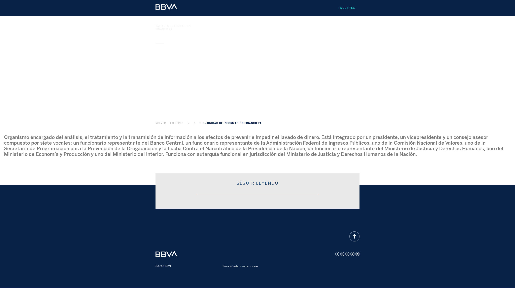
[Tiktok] (352, 254)
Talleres (346, 8)
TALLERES (176, 123)
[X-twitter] (347, 254)
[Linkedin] (357, 254)
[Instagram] (342, 254)
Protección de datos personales (240, 266)
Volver (161, 123)
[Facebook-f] (337, 254)
